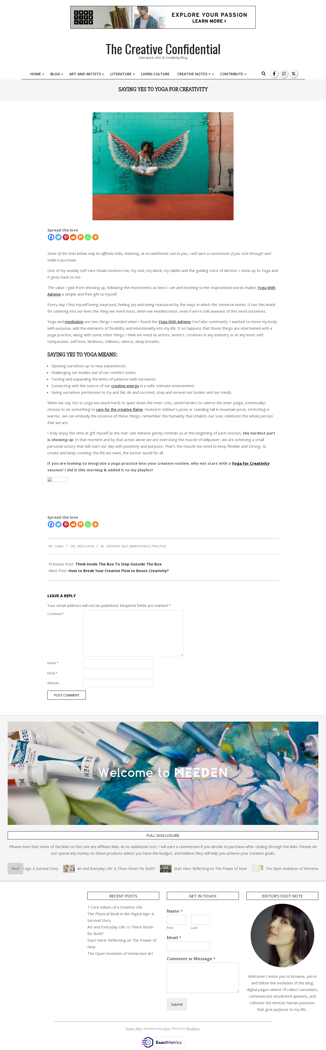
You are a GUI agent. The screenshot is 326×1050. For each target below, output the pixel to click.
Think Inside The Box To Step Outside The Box (118, 563)
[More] (95, 237)
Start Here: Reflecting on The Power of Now (195, 868)
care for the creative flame (119, 409)
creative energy (125, 385)
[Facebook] (51, 237)
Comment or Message (191, 958)
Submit (177, 1004)
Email (52, 673)
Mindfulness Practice (147, 546)
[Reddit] (73, 237)
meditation (74, 321)
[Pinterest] (66, 237)
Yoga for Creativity (250, 463)
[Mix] (80, 237)
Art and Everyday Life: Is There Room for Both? (102, 868)
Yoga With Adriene (174, 321)
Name (53, 663)
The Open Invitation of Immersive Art (282, 868)
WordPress (193, 1028)
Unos (166, 1028)
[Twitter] (58, 237)
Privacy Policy (134, 1028)
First (170, 928)
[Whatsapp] (88, 237)
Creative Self (117, 546)
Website (53, 683)
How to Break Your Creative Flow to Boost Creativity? (119, 570)
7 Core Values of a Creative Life (114, 907)
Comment (55, 614)
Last (194, 928)
